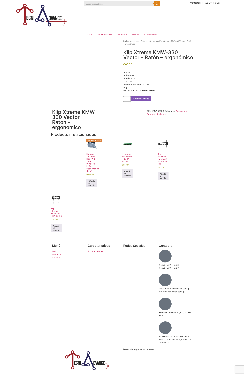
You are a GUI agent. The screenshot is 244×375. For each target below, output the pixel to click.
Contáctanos (150, 34)
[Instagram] (126, 260)
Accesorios (134, 41)
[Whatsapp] (126, 267)
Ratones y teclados (149, 41)
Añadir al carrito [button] (127, 173)
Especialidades (105, 34)
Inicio (90, 34)
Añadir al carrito (141, 98)
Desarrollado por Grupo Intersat (138, 349)
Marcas (135, 34)
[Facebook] (126, 253)
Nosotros (122, 34)
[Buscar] (157, 3)
